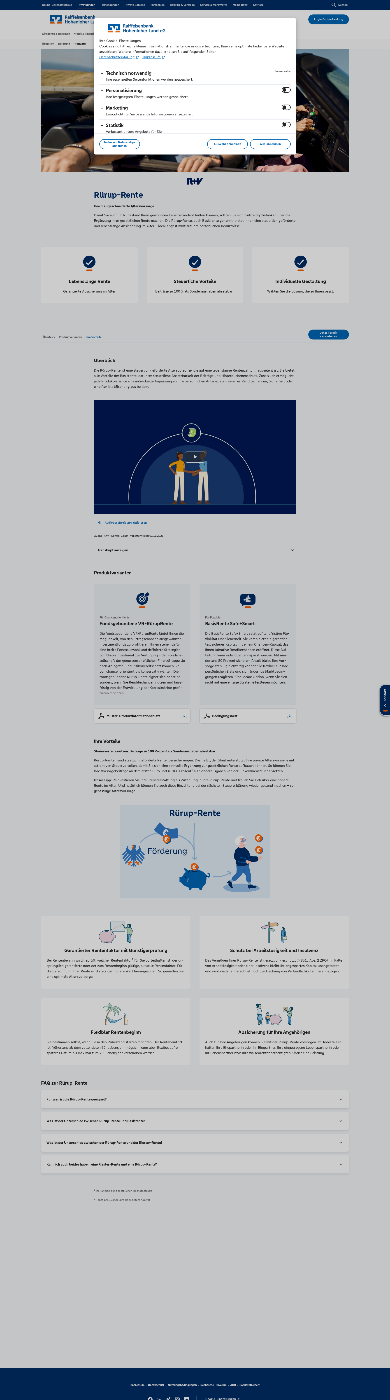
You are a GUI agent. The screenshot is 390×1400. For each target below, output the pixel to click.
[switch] (286, 90)
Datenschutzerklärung (117, 57)
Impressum (151, 57)
